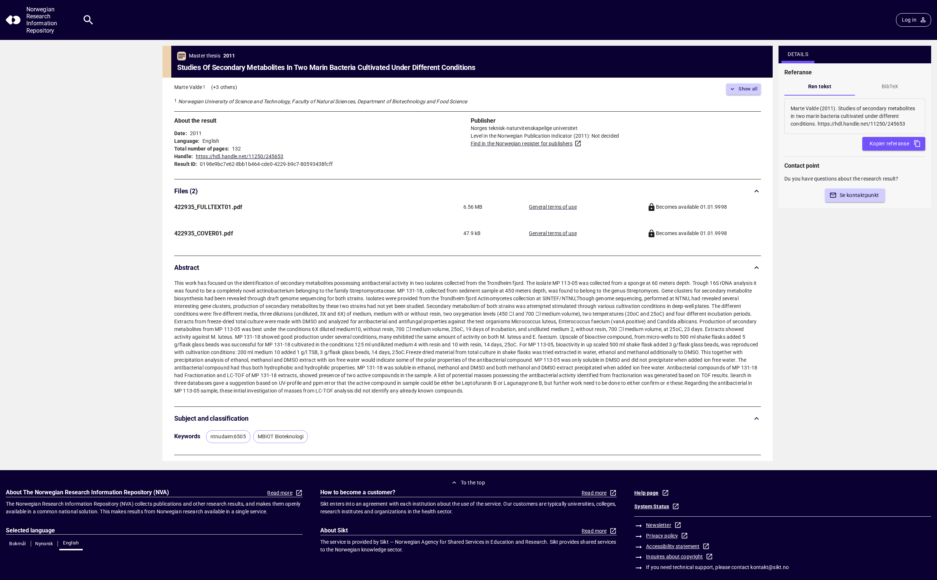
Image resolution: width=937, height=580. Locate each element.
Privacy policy (662, 536)
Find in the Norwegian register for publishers (522, 143)
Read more (279, 493)
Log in (909, 20)
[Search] (88, 20)
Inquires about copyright (674, 556)
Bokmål (17, 543)
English (71, 543)
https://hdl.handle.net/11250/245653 (240, 156)
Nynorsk (44, 543)
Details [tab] (798, 54)
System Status (651, 506)
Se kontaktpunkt (859, 195)
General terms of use (553, 207)
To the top (473, 483)
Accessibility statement (672, 546)
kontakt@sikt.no (769, 567)
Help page (646, 493)
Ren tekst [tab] (820, 86)
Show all (748, 89)
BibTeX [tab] (890, 86)
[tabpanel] (854, 116)
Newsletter (658, 525)
